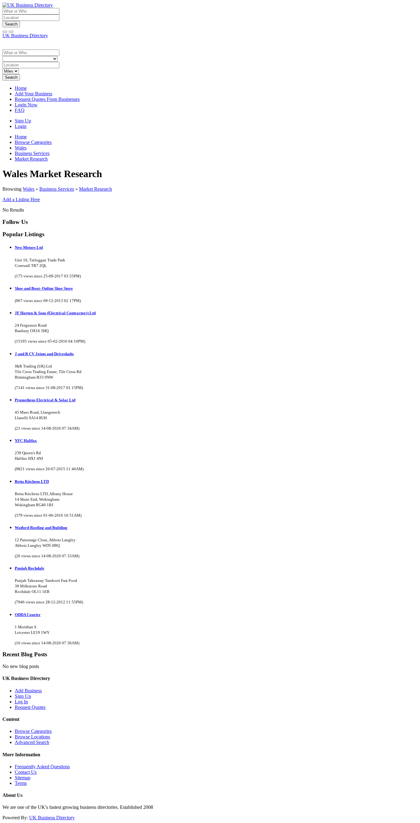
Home (21, 88)
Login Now (26, 104)
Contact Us (26, 772)
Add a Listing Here (21, 199)
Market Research (95, 189)
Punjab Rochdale (29, 568)
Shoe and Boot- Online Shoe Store (44, 288)
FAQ (20, 110)
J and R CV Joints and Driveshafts (44, 354)
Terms (21, 783)
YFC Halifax (26, 440)
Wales (28, 189)
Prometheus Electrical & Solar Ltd (45, 400)
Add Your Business (33, 93)
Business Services (56, 189)
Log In (21, 701)
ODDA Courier (28, 614)
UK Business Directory (25, 35)
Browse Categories (33, 731)
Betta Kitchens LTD (32, 481)
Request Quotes (30, 707)
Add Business (28, 690)
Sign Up (23, 120)
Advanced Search (32, 742)
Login (20, 126)
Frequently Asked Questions (42, 766)
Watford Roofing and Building (41, 527)
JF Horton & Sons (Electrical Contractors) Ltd (55, 313)
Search (11, 24)
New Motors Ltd (29, 247)
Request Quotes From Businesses (47, 99)
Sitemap (22, 777)
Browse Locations (32, 736)
